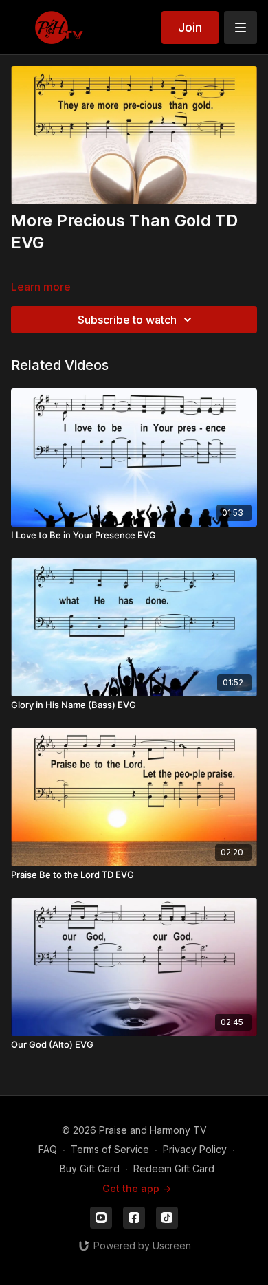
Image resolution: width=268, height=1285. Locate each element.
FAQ (47, 1149)
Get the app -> (136, 1188)
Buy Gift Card (90, 1168)
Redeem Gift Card (173, 1168)
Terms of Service (110, 1149)
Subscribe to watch (127, 320)
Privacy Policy (195, 1149)
